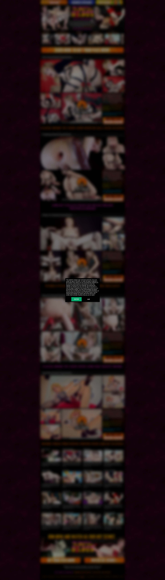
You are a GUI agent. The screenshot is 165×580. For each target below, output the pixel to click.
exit (88, 299)
